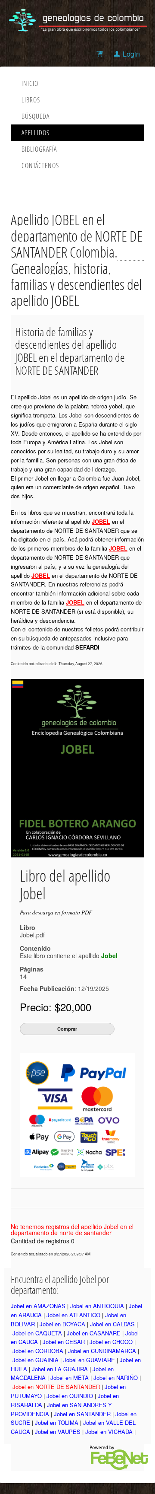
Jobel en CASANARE (94, 1333)
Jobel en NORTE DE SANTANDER (56, 1387)
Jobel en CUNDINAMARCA (102, 1351)
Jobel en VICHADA (109, 1431)
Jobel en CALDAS (112, 1324)
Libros (31, 100)
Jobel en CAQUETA (37, 1333)
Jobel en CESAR (64, 1342)
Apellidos (36, 132)
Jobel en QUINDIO (69, 1396)
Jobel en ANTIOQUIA (97, 1306)
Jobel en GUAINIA (35, 1360)
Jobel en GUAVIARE (89, 1360)
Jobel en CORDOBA (37, 1351)
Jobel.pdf (32, 935)
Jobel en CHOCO (111, 1342)
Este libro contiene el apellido (69, 955)
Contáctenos (40, 165)
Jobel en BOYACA (62, 1324)
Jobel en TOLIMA (56, 1422)
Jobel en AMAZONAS (38, 1306)
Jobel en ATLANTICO (73, 1315)
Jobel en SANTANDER (82, 1414)
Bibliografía (39, 149)
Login (131, 54)
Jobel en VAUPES (58, 1431)
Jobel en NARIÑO (115, 1377)
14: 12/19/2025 (64, 982)
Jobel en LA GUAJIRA (60, 1369)
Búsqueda (36, 116)
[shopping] (100, 54)
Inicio (30, 83)
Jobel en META (69, 1377)
